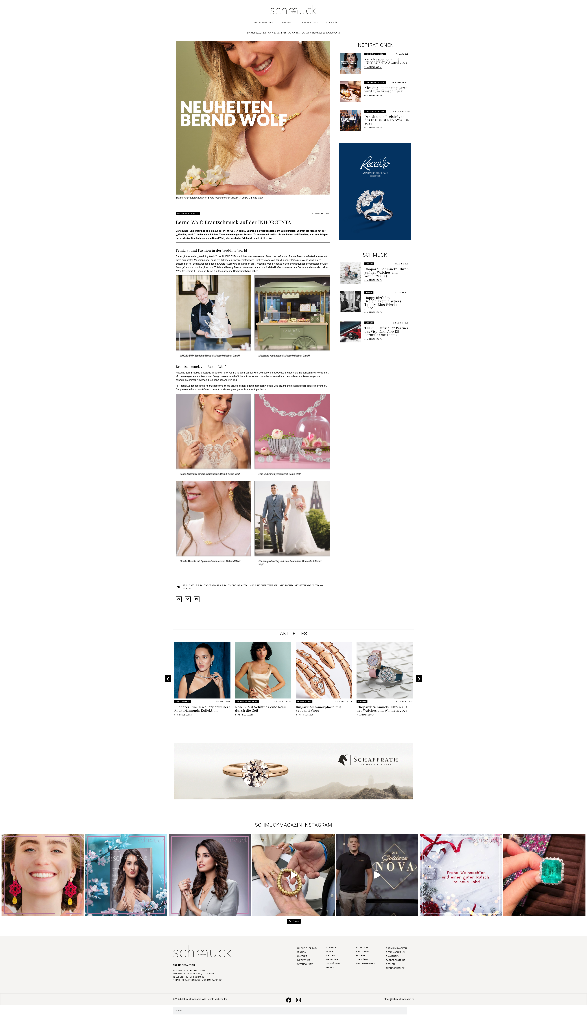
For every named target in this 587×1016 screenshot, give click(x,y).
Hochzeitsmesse (267, 585)
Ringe (369, 293)
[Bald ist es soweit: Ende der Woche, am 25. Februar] (210, 875)
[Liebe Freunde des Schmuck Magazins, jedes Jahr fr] (461, 875)
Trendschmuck (367, 701)
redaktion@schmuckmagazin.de (202, 980)
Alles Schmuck (308, 22)
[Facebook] (288, 1000)
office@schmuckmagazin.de (399, 999)
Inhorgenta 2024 (277, 33)
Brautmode (229, 585)
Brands (286, 22)
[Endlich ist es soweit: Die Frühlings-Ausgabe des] (126, 875)
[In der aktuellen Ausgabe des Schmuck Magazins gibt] (544, 875)
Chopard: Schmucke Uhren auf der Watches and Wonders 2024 (321, 709)
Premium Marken (186, 701)
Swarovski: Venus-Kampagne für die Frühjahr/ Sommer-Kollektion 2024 (384, 710)
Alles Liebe (362, 948)
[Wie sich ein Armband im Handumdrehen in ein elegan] (293, 875)
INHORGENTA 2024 (263, 22)
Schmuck (331, 948)
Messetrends (303, 585)
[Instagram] (298, 1000)
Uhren (369, 264)
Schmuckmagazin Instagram (293, 825)
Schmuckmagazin (256, 33)
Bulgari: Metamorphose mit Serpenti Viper (258, 709)
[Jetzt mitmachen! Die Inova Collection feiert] (377, 875)
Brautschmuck (246, 585)
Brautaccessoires (209, 585)
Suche (330, 22)
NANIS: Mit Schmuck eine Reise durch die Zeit (200, 709)
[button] (179, 599)
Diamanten (243, 701)
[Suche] (410, 1010)
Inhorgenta (286, 585)
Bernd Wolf (190, 585)
